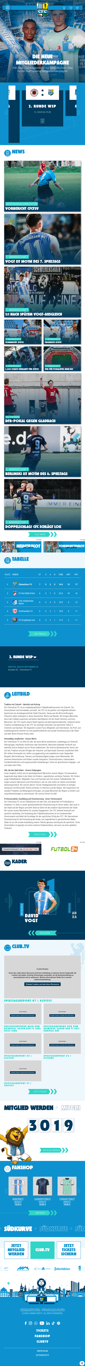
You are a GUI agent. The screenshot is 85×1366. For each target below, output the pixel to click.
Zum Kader (45, 933)
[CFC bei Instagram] (30, 1323)
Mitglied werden (51, 1150)
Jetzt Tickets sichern (68, 1250)
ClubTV (42, 1342)
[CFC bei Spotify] (58, 1323)
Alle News (40, 534)
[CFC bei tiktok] (53, 1323)
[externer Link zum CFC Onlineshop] (71, 7)
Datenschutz (42, 1355)
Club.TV (42, 1250)
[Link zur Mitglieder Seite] (78, 7)
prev (8, 41)
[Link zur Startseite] (42, 17)
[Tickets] (42, 122)
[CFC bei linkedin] (48, 1323)
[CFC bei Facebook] (26, 1323)
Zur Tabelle (40, 633)
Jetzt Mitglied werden (16, 1250)
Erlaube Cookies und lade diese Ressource (42, 984)
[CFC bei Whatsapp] (36, 1323)
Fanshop (42, 1336)
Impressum (42, 1351)
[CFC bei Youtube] (42, 1323)
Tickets (42, 1331)
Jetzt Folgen (40, 1091)
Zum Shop (40, 1213)
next (76, 41)
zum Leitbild (40, 834)
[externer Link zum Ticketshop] (65, 7)
